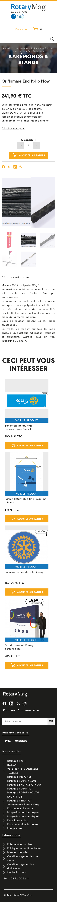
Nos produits (21, 48)
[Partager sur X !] (9, 167)
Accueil (7, 48)
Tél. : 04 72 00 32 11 (16, 878)
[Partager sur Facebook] (4, 167)
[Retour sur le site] (28, 7)
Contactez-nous (17, 872)
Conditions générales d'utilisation (20, 866)
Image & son (15, 828)
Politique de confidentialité (24, 848)
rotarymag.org (22, 895)
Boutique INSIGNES (19, 776)
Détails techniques (13, 128)
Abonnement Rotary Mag (23, 804)
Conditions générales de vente (22, 858)
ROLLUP (12, 764)
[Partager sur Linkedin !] (15, 167)
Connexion (21, 29)
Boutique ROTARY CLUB (22, 780)
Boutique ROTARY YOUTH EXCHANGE (23, 794)
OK (51, 721)
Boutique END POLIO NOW (24, 784)
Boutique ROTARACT (20, 788)
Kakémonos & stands (42, 48)
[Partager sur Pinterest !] (20, 167)
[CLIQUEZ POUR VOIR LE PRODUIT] (26, 401)
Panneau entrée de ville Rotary (24, 572)
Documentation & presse (22, 824)
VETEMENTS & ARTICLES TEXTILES (22, 770)
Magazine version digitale (23, 816)
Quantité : (28, 140)
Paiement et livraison (20, 844)
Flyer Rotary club (17, 820)
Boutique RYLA (16, 761)
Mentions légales (18, 852)
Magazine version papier (23, 812)
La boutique (19, 12)
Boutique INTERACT (19, 800)
